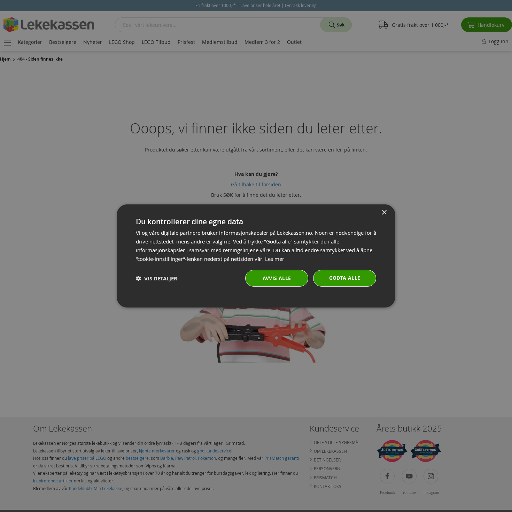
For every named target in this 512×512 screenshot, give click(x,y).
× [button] (384, 212)
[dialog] (256, 256)
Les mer (274, 258)
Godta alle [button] (344, 277)
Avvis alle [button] (277, 278)
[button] (156, 278)
